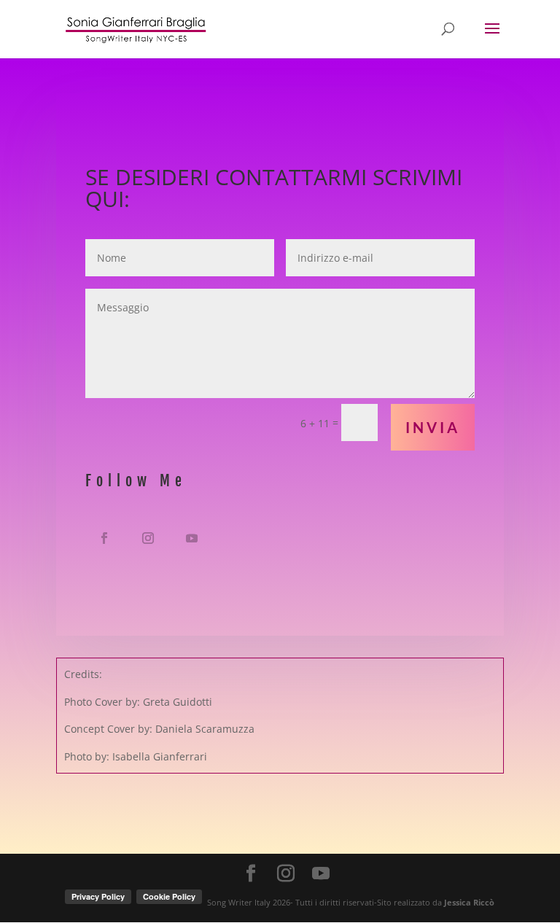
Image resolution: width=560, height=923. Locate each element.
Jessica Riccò (469, 902)
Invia (432, 427)
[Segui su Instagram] (148, 538)
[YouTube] (321, 874)
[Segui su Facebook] (104, 538)
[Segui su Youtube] (192, 538)
